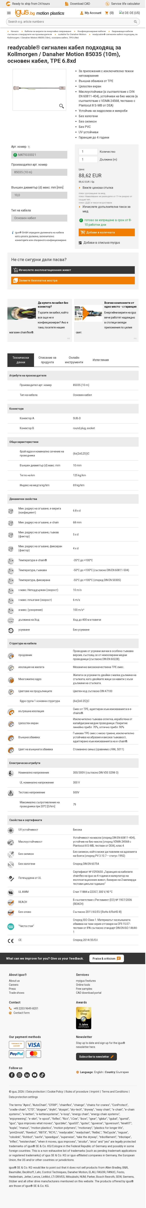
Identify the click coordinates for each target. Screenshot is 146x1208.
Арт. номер (18, 146)
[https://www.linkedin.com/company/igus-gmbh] (27, 1075)
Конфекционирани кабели (92, 31)
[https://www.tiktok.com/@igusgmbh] (42, 1075)
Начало (15, 31)
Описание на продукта (47, 360)
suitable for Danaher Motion (72, 34)
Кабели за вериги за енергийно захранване (48, 31)
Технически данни (21, 360)
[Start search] (135, 21)
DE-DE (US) (132, 13)
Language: (91, 1072)
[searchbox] (70, 21)
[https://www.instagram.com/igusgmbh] (19, 1075)
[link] (73, 271)
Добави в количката (97, 233)
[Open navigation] (9, 13)
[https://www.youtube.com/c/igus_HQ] (34, 1075)
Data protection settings (23, 1096)
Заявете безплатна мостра (35, 281)
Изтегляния (101, 360)
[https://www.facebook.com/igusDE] (12, 1075)
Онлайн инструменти (74, 360)
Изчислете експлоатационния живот (42, 271)
